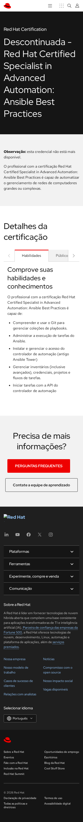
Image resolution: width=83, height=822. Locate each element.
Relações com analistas (20, 694)
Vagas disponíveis (55, 689)
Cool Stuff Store (54, 768)
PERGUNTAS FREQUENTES (38, 466)
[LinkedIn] (6, 536)
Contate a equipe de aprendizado (41, 485)
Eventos (9, 757)
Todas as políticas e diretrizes (15, 805)
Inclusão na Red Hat (16, 768)
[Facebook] (28, 536)
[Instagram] (50, 536)
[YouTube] (17, 536)
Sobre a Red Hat (14, 752)
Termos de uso (53, 798)
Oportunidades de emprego (61, 752)
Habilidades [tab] (31, 255)
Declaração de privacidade (20, 798)
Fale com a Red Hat (16, 763)
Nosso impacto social (58, 681)
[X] (39, 536)
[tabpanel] (41, 331)
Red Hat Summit (14, 774)
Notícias (48, 659)
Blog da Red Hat (54, 763)
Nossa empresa (14, 659)
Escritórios (50, 757)
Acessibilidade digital (57, 803)
